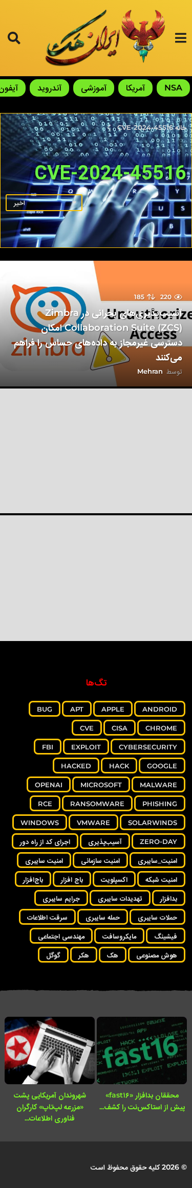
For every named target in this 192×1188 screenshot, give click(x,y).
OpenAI (48, 785)
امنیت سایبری (44, 860)
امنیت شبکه (161, 879)
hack (119, 766)
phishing (159, 803)
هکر (83, 955)
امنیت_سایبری (157, 860)
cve (87, 728)
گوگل (53, 955)
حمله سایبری (103, 917)
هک (112, 955)
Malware (158, 785)
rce (45, 803)
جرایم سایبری (61, 898)
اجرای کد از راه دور (45, 841)
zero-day (158, 841)
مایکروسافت (119, 936)
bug (44, 709)
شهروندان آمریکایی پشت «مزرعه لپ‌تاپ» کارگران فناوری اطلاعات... (50, 1106)
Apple (112, 709)
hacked (76, 766)
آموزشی (93, 88)
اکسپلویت (114, 879)
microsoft (101, 785)
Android (159, 709)
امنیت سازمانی (100, 860)
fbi (47, 747)
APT (76, 709)
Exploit (86, 747)
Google (162, 766)
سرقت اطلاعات (47, 917)
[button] (180, 38)
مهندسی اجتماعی (61, 936)
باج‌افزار (33, 879)
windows (39, 822)
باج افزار (72, 879)
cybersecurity (148, 747)
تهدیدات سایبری (120, 898)
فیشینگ (165, 936)
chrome (161, 728)
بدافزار (168, 898)
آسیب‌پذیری (105, 841)
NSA (173, 88)
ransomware (97, 803)
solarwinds (152, 822)
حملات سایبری (157, 917)
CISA (119, 728)
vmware (93, 822)
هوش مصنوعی (156, 955)
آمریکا (135, 88)
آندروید (49, 88)
